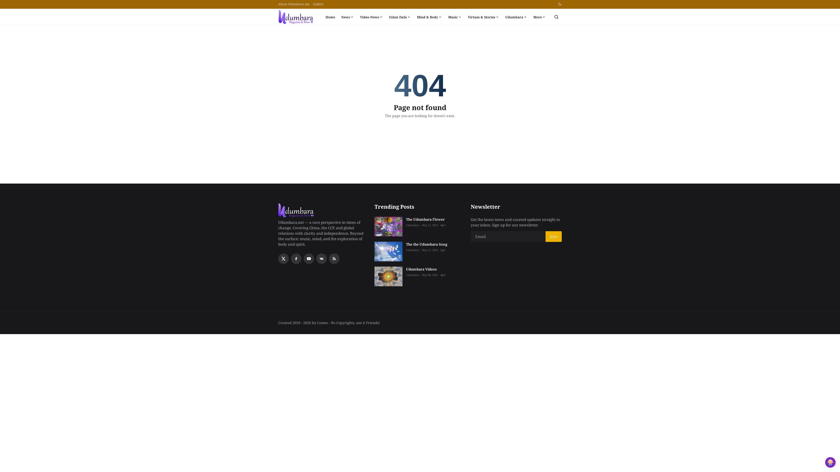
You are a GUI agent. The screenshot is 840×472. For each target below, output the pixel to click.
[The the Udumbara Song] (388, 251)
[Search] (556, 16)
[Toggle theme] (560, 4)
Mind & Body (427, 17)
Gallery (318, 4)
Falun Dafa (398, 17)
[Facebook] (296, 258)
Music (453, 17)
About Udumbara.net (294, 4)
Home (330, 17)
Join (553, 236)
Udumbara (514, 17)
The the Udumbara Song (426, 244)
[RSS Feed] (334, 258)
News (345, 17)
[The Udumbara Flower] (388, 226)
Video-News (369, 17)
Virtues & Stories (481, 17)
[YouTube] (309, 258)
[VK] (321, 258)
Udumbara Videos (421, 269)
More (537, 17)
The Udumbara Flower (425, 219)
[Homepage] (296, 17)
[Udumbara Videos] (388, 276)
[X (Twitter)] (283, 258)
